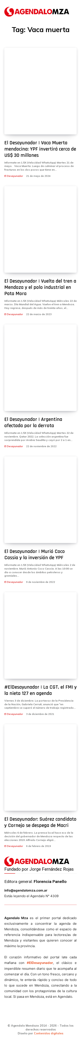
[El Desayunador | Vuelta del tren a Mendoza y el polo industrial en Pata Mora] (40, 229)
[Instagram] (33, 1016)
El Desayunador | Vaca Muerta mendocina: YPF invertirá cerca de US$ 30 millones (40, 149)
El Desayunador (13, 175)
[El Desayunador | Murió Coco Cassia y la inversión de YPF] (40, 499)
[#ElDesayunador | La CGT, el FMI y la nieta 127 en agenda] (40, 635)
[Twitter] (48, 1016)
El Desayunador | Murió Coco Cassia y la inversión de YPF (34, 554)
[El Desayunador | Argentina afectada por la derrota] (40, 367)
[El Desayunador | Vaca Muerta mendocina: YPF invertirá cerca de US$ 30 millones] (40, 91)
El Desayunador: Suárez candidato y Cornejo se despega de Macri (40, 822)
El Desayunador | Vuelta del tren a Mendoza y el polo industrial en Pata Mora (40, 287)
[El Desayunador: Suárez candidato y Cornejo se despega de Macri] (40, 767)
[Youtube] (62, 1016)
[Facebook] (19, 1016)
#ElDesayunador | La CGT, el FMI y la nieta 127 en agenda (40, 690)
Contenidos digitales (48, 1033)
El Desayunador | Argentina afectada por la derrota (33, 422)
